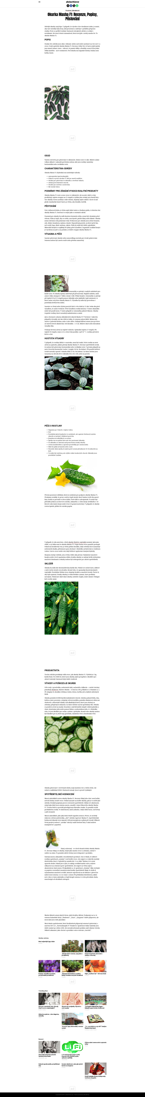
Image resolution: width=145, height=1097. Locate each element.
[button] (39, 1)
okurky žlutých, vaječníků (77, 542)
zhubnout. (55, 690)
